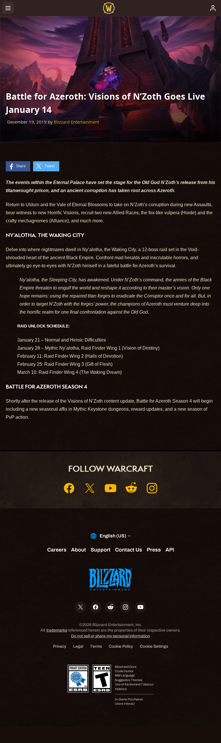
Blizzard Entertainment (76, 122)
